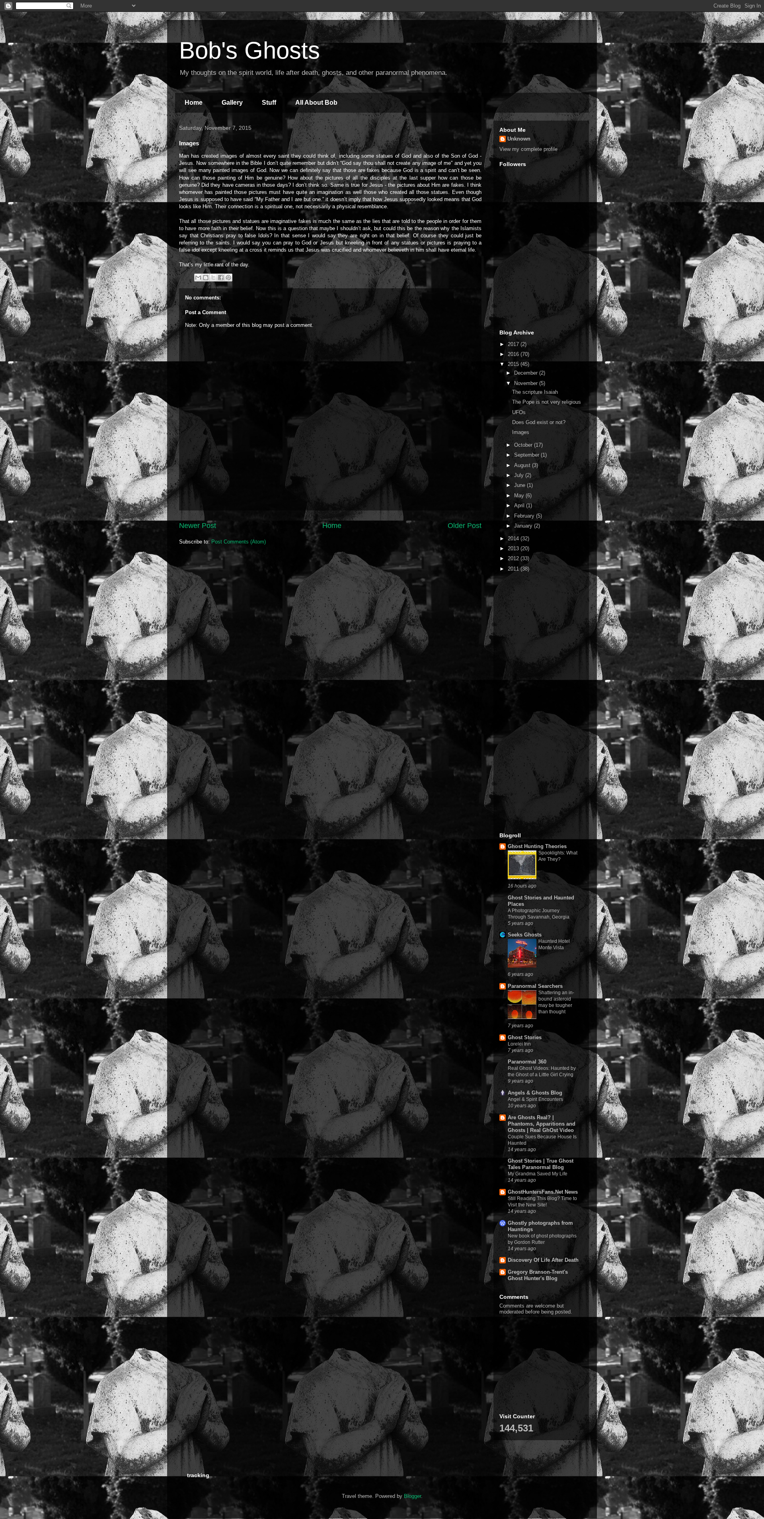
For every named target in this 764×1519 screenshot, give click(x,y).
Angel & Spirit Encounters (535, 1099)
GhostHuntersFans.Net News (543, 1192)
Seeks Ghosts (525, 935)
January (524, 526)
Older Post (464, 526)
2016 (514, 354)
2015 (514, 364)
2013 (514, 548)
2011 (514, 569)
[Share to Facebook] (221, 278)
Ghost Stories (525, 1037)
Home (194, 102)
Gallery (232, 102)
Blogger (412, 1496)
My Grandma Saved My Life (537, 1174)
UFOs (519, 412)
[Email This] (198, 278)
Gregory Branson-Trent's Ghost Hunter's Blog (538, 1275)
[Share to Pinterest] (228, 278)
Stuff (269, 102)
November (526, 383)
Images (520, 432)
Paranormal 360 (527, 1062)
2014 (514, 539)
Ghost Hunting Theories (537, 846)
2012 (514, 558)
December (526, 373)
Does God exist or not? (538, 422)
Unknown (518, 139)
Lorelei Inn (519, 1044)
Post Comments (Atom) (238, 542)
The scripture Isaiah (535, 392)
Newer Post (197, 526)
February (525, 516)
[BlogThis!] (206, 278)
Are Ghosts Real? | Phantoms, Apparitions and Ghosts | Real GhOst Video (541, 1123)
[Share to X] (213, 278)
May (520, 496)
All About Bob (316, 102)
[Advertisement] (539, 279)
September (527, 455)
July (519, 475)
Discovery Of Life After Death (543, 1260)
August (523, 465)
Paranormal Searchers (535, 986)
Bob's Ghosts (249, 50)
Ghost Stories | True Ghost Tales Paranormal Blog (540, 1164)
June (520, 485)
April (520, 505)
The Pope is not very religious (546, 402)
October (524, 445)
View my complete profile (528, 149)
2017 (514, 344)
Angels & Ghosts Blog (535, 1093)
